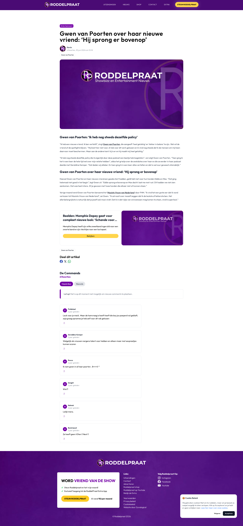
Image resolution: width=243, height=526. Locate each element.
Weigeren (217, 513)
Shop (139, 4)
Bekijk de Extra (130, 493)
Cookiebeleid (129, 504)
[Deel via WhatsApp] (69, 261)
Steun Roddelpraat (186, 4)
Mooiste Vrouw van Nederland (120, 192)
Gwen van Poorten (67, 55)
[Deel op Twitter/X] (65, 261)
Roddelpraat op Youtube (134, 490)
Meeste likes (66, 284)
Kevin (69, 47)
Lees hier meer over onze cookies (214, 508)
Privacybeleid (130, 501)
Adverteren (129, 484)
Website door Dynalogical (135, 507)
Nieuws (126, 4)
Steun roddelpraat (75, 498)
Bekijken (91, 236)
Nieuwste (79, 284)
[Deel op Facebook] (61, 261)
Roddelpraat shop (131, 487)
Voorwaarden (130, 498)
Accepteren (229, 513)
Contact (152, 4)
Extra (167, 4)
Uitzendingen (109, 4)
